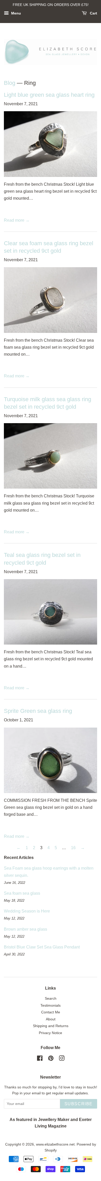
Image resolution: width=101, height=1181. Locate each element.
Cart (93, 13)
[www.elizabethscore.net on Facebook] (40, 1059)
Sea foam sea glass (22, 893)
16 (73, 848)
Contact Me (50, 1012)
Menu (15, 13)
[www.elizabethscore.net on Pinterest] (51, 1059)
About (50, 1019)
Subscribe (78, 1104)
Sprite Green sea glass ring (38, 711)
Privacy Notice (50, 1033)
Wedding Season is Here (27, 911)
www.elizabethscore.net (55, 1144)
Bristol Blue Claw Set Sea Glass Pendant (42, 947)
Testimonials (50, 1005)
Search (50, 998)
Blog (9, 83)
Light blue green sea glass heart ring (49, 95)
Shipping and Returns (50, 1026)
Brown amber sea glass (25, 929)
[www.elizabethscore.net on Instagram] (61, 1059)
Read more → (17, 220)
